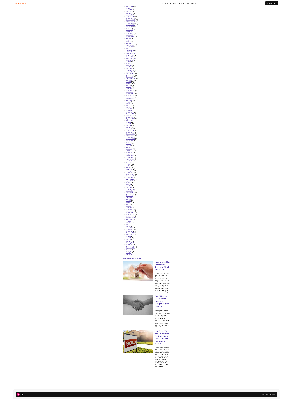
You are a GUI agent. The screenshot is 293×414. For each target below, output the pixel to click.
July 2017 (128, 102)
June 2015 (128, 144)
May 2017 (128, 105)
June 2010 (129, 238)
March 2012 (129, 207)
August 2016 (129, 120)
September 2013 (130, 179)
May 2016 (128, 125)
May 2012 (128, 204)
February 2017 (130, 110)
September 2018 (130, 78)
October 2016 (129, 117)
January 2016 (129, 132)
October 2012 (129, 196)
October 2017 (129, 97)
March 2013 (129, 187)
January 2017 (129, 112)
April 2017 (128, 107)
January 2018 (129, 92)
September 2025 (130, 25)
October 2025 (130, 23)
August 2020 (129, 47)
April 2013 (128, 186)
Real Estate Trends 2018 (136, 258)
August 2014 (129, 161)
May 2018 (128, 85)
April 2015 (128, 147)
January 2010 (129, 244)
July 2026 (128, 8)
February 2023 (130, 33)
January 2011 (129, 231)
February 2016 (130, 130)
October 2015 (129, 137)
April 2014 (128, 167)
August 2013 (129, 181)
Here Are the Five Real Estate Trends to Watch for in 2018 (162, 266)
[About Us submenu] (196, 3)
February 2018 (130, 90)
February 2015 (130, 150)
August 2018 (129, 80)
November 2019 (130, 55)
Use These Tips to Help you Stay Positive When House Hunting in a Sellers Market (162, 337)
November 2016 (130, 115)
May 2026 (128, 11)
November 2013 (130, 176)
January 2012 (129, 211)
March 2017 (129, 109)
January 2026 (130, 18)
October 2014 (129, 157)
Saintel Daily (20, 3)
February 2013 (130, 189)
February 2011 (129, 229)
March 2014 (129, 169)
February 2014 (130, 171)
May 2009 (128, 253)
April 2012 (128, 206)
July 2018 (128, 82)
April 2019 (128, 67)
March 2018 (129, 88)
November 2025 (130, 21)
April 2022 (128, 38)
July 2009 (128, 249)
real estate (126, 258)
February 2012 (130, 209)
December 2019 (130, 53)
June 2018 (128, 83)
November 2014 (130, 156)
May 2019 (128, 65)
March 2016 (129, 129)
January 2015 (129, 152)
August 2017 (129, 100)
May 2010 (128, 239)
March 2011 (129, 228)
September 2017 (130, 99)
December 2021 (130, 40)
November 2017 (130, 95)
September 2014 (130, 159)
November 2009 (130, 246)
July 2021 (128, 42)
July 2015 (128, 142)
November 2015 (130, 135)
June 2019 (129, 63)
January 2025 (129, 30)
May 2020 (128, 48)
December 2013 (130, 174)
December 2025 (130, 20)
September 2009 (130, 248)
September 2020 (130, 45)
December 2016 (130, 114)
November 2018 (130, 75)
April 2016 (128, 127)
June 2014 (128, 164)
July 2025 (128, 28)
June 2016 (129, 124)
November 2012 (130, 194)
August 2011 (129, 219)
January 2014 (129, 172)
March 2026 (129, 15)
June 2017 (128, 104)
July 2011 (128, 221)
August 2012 (129, 199)
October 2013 (129, 177)
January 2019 (129, 72)
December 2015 (130, 134)
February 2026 (130, 16)
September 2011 (130, 218)
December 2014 (130, 154)
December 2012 (130, 192)
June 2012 (128, 202)
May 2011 (128, 224)
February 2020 (130, 50)
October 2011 (129, 216)
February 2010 (130, 243)
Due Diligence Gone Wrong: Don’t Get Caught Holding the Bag (162, 301)
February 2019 (130, 70)
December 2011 (130, 213)
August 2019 (129, 60)
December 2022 (130, 36)
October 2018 (129, 77)
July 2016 (128, 122)
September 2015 (130, 139)
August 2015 (129, 140)
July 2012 (128, 201)
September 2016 (130, 119)
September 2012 (130, 197)
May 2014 (128, 166)
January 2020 (130, 52)
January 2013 (129, 191)
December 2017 (130, 93)
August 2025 (129, 26)
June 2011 (128, 223)
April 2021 (128, 43)
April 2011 (128, 226)
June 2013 (128, 182)
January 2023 (129, 35)
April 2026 (129, 13)
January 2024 (129, 31)
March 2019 (129, 68)
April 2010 (128, 241)
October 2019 (129, 57)
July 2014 (128, 162)
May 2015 (128, 145)
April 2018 (128, 87)
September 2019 (130, 58)
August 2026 (129, 6)
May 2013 (128, 184)
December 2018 (130, 73)
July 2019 (128, 62)
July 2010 (128, 236)
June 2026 (129, 10)
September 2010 (130, 234)
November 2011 (130, 214)
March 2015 (129, 149)
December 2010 (130, 233)
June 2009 (129, 251)
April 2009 (129, 254)
